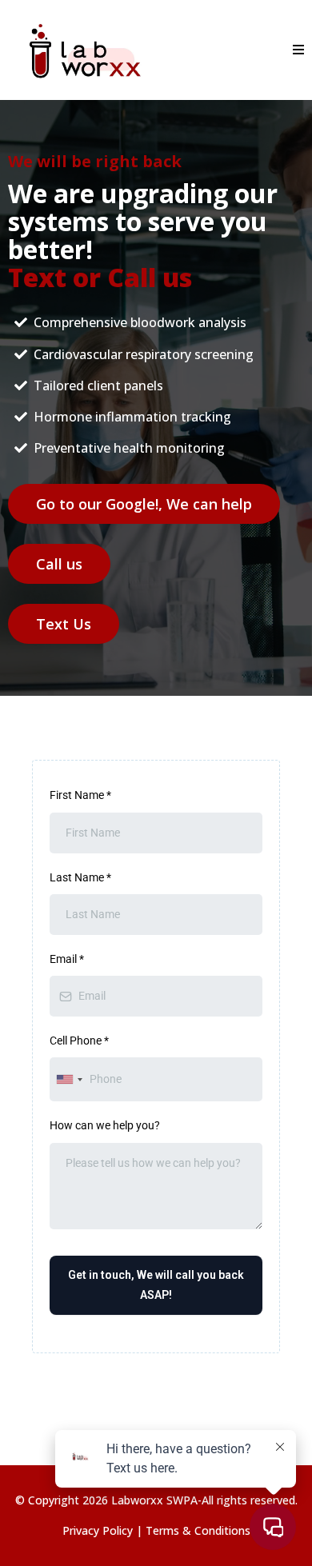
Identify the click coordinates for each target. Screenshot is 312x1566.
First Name (80, 795)
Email (67, 959)
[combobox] (68, 1079)
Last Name (80, 877)
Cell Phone (79, 1040)
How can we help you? (105, 1125)
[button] (296, 50)
